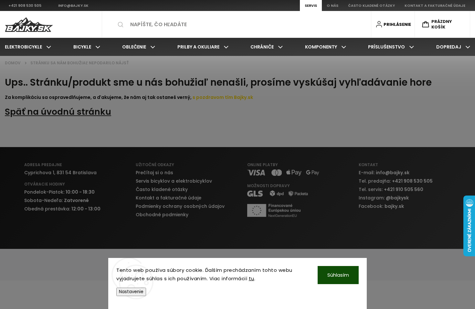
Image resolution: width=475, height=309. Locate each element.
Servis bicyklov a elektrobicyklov (174, 181)
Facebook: (381, 206)
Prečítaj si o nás (154, 172)
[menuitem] (28, 47)
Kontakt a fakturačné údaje (168, 198)
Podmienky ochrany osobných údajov (180, 206)
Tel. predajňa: (396, 181)
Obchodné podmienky (162, 214)
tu (251, 278)
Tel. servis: (391, 189)
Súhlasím (338, 275)
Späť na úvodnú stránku (58, 112)
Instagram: (384, 198)
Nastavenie (131, 292)
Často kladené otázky (162, 189)
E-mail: (384, 172)
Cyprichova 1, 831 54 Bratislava (60, 172)
